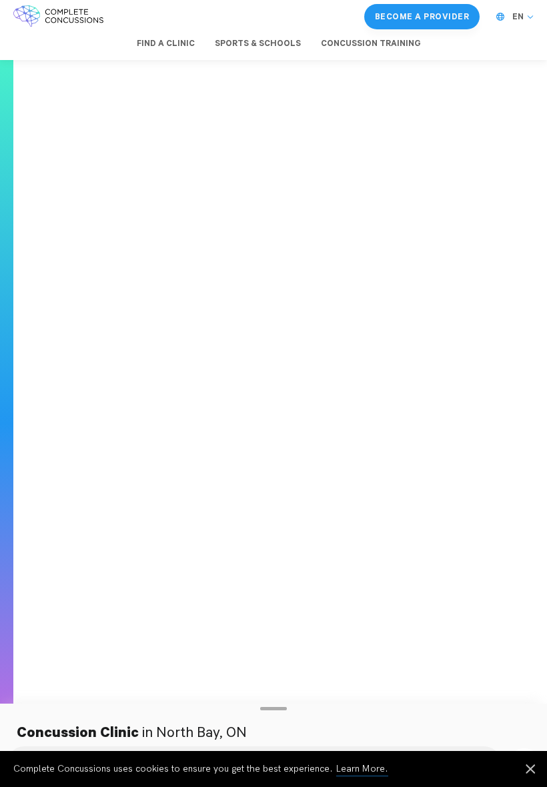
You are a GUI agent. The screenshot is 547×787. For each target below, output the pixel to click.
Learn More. (362, 768)
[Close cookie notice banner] (530, 770)
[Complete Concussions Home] (58, 16)
